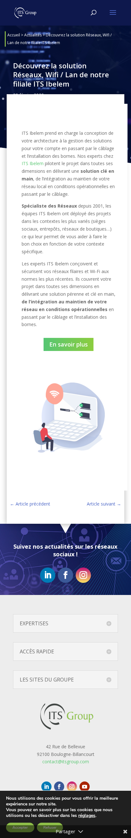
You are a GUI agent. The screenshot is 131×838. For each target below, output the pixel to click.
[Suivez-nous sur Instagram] (83, 575)
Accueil (13, 35)
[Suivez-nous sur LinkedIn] (47, 575)
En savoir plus (68, 344)
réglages (86, 816)
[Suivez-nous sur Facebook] (65, 575)
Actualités (33, 35)
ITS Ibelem (33, 163)
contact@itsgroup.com (65, 761)
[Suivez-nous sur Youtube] (84, 786)
